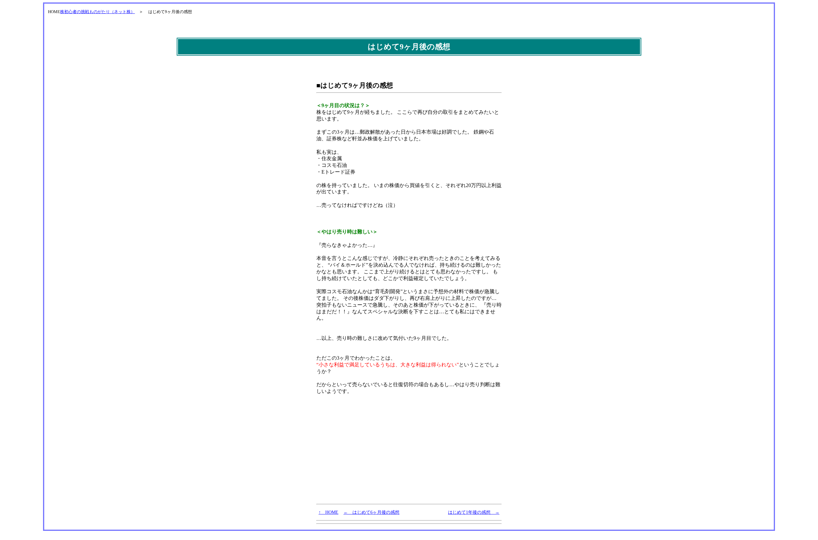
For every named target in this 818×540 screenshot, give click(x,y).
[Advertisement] (364, 455)
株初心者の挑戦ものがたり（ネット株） (97, 12)
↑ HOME (328, 512)
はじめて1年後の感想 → (473, 512)
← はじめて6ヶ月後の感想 (371, 512)
